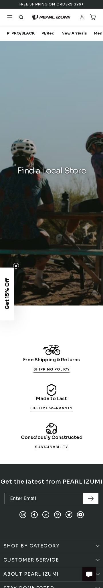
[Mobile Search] (21, 17)
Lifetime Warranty (51, 408)
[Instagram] (22, 514)
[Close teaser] (16, 266)
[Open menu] (10, 17)
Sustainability (51, 447)
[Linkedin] (45, 514)
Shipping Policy (51, 369)
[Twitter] (69, 514)
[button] (7, 294)
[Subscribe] (90, 498)
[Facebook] (34, 514)
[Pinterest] (57, 514)
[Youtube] (80, 514)
